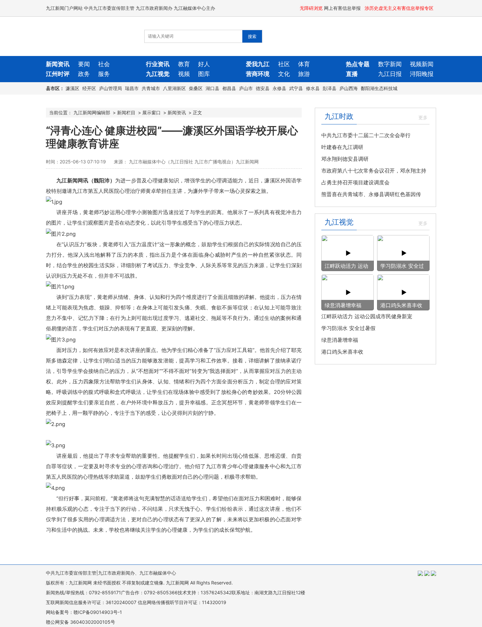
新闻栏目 (126, 112)
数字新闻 (390, 64)
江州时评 (58, 73)
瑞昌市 (132, 88)
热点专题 (358, 64)
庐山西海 (348, 88)
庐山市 (246, 88)
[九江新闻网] (83, 36)
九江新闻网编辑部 (91, 112)
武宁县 (296, 88)
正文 (197, 112)
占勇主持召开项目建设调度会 (355, 182)
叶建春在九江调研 (342, 147)
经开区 (89, 88)
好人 (204, 64)
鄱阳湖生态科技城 (379, 88)
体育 (304, 64)
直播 (352, 73)
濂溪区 (72, 88)
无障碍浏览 (311, 8)
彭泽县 (329, 88)
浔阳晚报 (421, 73)
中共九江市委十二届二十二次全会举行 (366, 135)
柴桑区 (196, 88)
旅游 (304, 73)
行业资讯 (158, 64)
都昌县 (229, 88)
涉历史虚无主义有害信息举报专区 (400, 8)
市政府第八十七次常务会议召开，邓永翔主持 (373, 170)
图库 (204, 73)
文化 (284, 73)
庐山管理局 (110, 88)
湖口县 (212, 88)
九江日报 (390, 73)
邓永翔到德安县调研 (345, 159)
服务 (104, 73)
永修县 (279, 88)
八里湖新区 (174, 88)
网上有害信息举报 (343, 8)
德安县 (263, 88)
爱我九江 (258, 64)
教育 (184, 64)
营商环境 (258, 73)
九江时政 (339, 116)
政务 (84, 73)
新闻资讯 (58, 64)
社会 (104, 64)
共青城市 (151, 88)
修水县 (313, 88)
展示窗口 (151, 112)
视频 (184, 73)
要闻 (84, 64)
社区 (284, 64)
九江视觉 (158, 73)
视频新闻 (421, 64)
